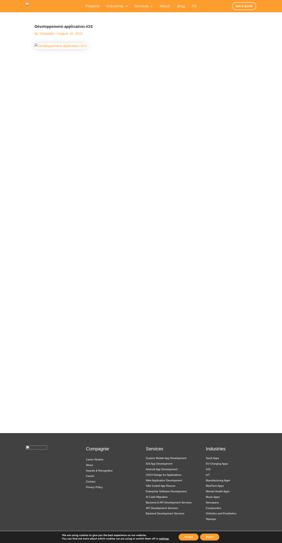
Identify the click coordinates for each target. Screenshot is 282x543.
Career (90, 475)
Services (141, 6)
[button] (244, 6)
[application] (126, 6)
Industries (115, 6)
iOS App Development (159, 463)
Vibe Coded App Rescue (160, 485)
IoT (208, 474)
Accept (188, 537)
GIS (208, 469)
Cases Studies (94, 459)
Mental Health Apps (217, 491)
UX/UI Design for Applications (163, 474)
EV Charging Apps (217, 463)
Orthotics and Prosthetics (221, 513)
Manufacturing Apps (218, 480)
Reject (210, 537)
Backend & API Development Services (169, 502)
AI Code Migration (157, 496)
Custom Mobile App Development (166, 458)
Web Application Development (164, 480)
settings (164, 539)
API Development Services (162, 508)
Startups (211, 519)
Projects (93, 6)
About (165, 6)
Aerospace (212, 502)
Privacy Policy (94, 487)
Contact (90, 481)
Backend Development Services (165, 513)
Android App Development (161, 469)
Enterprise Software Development (166, 491)
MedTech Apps (215, 485)
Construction (213, 508)
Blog (181, 6)
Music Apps (213, 496)
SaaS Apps (212, 458)
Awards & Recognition (99, 470)
